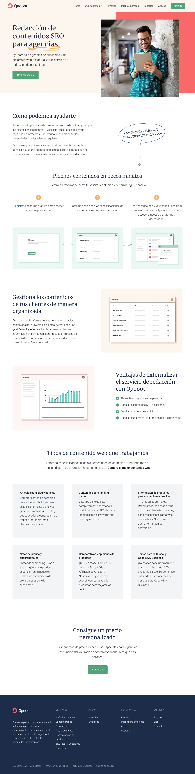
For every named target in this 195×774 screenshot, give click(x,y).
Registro (178, 5)
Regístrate (19, 205)
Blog (156, 721)
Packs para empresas (132, 721)
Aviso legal (35, 766)
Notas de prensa (64, 730)
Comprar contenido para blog (37, 497)
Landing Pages (64, 721)
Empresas (94, 721)
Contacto (148, 5)
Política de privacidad (82, 766)
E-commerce (62, 726)
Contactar (97, 669)
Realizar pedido (25, 75)
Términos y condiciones (56, 766)
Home (77, 5)
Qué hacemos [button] (92, 5)
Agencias (93, 717)
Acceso (162, 5)
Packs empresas (130, 5)
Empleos (158, 717)
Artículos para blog (66, 717)
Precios (112, 5)
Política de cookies (105, 766)
